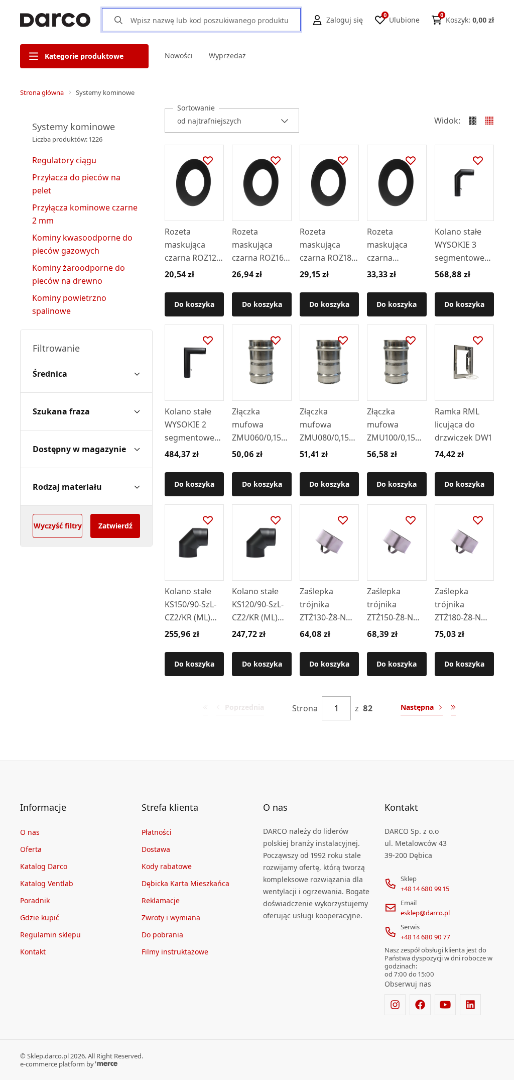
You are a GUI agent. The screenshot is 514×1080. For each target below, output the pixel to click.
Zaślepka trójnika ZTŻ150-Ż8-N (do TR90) (390, 605)
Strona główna (42, 92)
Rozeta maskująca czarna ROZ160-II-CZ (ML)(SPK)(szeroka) (261, 245)
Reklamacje (161, 900)
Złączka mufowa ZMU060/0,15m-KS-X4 (261, 425)
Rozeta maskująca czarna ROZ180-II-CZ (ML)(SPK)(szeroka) (329, 245)
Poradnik (35, 900)
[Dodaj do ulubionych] (208, 161)
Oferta (31, 849)
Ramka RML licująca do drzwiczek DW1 (463, 424)
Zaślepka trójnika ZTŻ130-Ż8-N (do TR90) (323, 605)
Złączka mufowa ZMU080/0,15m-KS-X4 (329, 425)
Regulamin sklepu (50, 934)
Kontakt (33, 951)
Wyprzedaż (227, 55)
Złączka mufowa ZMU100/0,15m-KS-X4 (396, 425)
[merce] (106, 1063)
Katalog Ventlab (46, 883)
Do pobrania (162, 934)
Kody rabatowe (167, 866)
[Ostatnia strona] (453, 708)
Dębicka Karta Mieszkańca (185, 883)
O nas (30, 832)
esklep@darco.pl (425, 912)
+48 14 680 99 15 (425, 888)
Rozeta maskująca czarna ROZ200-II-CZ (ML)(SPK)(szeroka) (391, 245)
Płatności (157, 832)
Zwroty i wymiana (171, 917)
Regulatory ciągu (64, 160)
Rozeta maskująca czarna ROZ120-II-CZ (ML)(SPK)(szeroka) (194, 245)
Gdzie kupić (39, 917)
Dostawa (156, 849)
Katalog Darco (43, 866)
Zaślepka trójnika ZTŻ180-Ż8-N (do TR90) (458, 605)
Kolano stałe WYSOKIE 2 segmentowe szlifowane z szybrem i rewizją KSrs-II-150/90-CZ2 (193, 425)
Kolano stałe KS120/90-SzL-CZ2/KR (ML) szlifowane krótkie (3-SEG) (260, 605)
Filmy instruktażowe (175, 951)
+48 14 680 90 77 (425, 936)
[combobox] (232, 121)
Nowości (179, 55)
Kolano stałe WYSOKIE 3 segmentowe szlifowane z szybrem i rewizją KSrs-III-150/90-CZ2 (464, 245)
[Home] (55, 20)
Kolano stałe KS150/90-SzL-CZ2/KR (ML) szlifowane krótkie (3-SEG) (193, 605)
